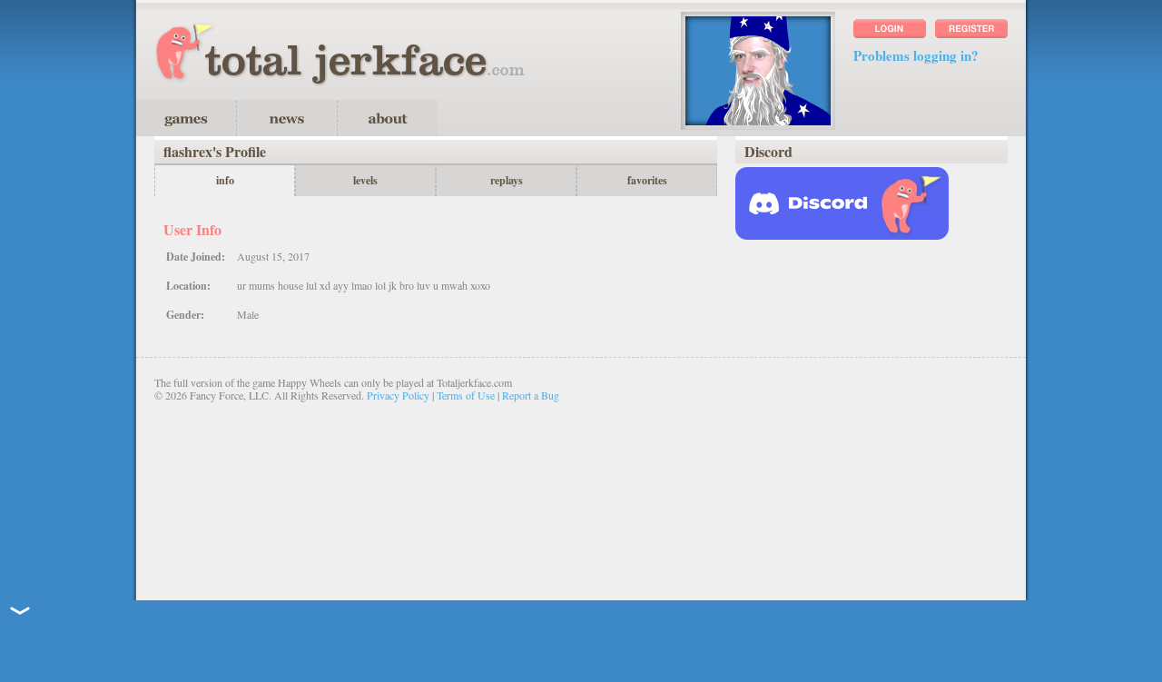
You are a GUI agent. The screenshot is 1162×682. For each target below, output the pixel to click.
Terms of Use (466, 395)
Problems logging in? (916, 55)
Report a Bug (530, 395)
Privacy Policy (398, 395)
